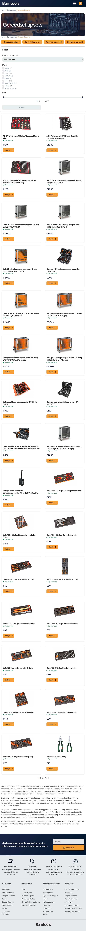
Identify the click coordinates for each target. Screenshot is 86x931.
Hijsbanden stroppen (50, 896)
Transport (5, 914)
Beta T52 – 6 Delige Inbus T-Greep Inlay (61, 712)
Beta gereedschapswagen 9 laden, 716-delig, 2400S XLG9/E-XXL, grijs (64, 314)
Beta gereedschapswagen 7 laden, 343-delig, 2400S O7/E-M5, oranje (21, 314)
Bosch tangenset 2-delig (56, 757)
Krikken (4, 908)
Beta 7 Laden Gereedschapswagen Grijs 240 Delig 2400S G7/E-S (64, 181)
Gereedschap (11, 10)
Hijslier (45, 899)
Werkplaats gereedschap (73, 908)
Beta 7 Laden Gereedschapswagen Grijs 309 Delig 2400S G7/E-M (21, 226)
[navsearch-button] (80, 3)
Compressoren (27, 893)
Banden (4, 899)
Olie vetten (68, 902)
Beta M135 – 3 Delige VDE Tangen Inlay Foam (63, 491)
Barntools (10, 3)
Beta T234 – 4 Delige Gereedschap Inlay (18, 624)
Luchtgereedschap (28, 905)
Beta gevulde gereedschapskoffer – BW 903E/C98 (62, 403)
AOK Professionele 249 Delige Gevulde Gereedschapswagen (62, 137)
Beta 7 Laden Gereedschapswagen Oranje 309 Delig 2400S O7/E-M (20, 270)
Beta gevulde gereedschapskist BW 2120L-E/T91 (20, 403)
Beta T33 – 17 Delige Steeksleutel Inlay (61, 668)
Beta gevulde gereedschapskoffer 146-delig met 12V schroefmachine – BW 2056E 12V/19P (21, 447)
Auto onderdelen (8, 893)
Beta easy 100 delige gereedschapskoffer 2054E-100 (63, 270)
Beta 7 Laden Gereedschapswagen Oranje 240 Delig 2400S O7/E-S (63, 226)
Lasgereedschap (70, 896)
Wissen (21, 107)
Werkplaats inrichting (72, 911)
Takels (45, 914)
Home (3, 10)
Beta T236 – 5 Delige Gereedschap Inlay (62, 624)
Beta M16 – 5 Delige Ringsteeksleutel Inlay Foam (19, 536)
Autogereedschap (8, 896)
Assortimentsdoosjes (72, 889)
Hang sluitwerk (7, 905)
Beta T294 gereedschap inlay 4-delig (17, 668)
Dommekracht (48, 889)
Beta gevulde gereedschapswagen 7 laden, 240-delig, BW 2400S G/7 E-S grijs (63, 447)
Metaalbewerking (70, 899)
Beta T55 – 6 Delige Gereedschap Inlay (18, 757)
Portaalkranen (48, 911)
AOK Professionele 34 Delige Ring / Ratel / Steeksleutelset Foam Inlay (19, 181)
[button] (74, 3)
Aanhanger (6, 889)
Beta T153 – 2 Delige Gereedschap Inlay (61, 535)
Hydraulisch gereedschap (31, 902)
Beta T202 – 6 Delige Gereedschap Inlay (62, 579)
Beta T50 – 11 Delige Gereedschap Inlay (18, 712)
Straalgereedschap (71, 905)
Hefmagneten (48, 893)
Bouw (24, 889)
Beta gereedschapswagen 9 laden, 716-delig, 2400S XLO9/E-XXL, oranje (20, 359)
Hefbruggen (68, 893)
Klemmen (46, 905)
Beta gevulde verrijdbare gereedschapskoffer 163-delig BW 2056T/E (20, 492)
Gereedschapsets (28, 896)
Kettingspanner (48, 902)
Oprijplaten (6, 911)
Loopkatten (47, 908)
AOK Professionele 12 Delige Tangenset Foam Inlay (21, 137)
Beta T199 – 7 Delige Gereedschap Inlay (18, 579)
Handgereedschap (28, 899)
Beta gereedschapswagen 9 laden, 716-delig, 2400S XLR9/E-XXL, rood (64, 359)
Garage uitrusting (8, 902)
